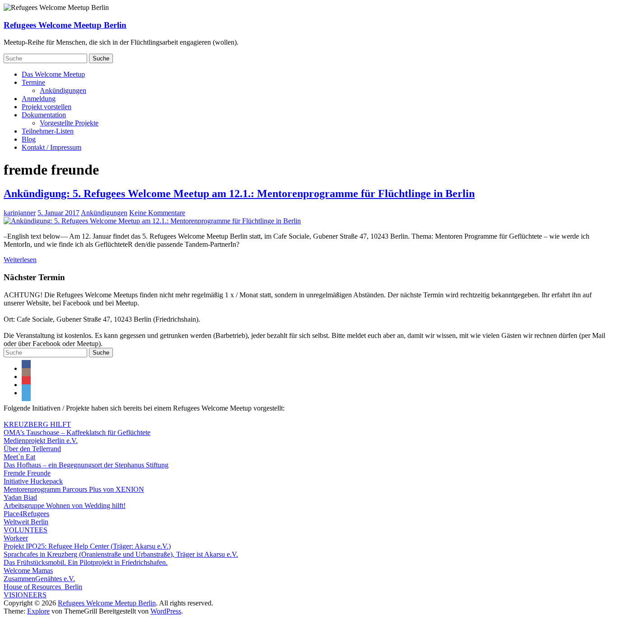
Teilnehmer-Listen (48, 131)
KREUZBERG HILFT (37, 424)
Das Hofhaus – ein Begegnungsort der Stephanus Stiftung (86, 465)
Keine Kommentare (157, 213)
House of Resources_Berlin (43, 587)
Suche (101, 58)
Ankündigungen (63, 90)
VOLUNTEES (25, 530)
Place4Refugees (26, 513)
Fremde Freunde (27, 473)
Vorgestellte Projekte (69, 123)
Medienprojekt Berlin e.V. (41, 440)
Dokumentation (44, 115)
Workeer (16, 538)
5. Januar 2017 (58, 213)
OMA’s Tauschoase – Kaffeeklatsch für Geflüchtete (77, 432)
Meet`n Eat (19, 457)
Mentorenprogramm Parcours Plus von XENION (74, 489)
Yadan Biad (20, 497)
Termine (33, 82)
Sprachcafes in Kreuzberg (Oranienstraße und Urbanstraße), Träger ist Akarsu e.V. (121, 554)
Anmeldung (39, 98)
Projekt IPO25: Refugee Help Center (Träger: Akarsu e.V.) (87, 546)
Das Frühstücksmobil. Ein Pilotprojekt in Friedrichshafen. (86, 562)
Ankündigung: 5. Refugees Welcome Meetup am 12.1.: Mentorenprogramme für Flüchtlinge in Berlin (239, 193)
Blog (29, 139)
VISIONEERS (25, 595)
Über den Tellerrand (32, 449)
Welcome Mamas (28, 570)
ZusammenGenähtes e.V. (39, 578)
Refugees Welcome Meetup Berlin (65, 25)
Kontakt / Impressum (51, 147)
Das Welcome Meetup (53, 74)
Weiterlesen (20, 259)
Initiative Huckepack (33, 481)
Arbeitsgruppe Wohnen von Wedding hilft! (65, 505)
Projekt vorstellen (46, 107)
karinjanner (20, 213)
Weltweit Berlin (26, 522)
